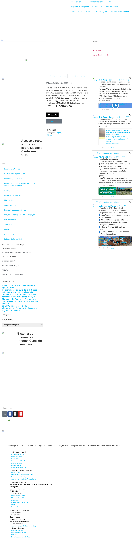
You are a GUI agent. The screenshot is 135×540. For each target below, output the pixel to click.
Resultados (97, 50)
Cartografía (9, 190)
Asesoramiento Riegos (18, 532)
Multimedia (8, 200)
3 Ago (128, 80)
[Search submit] (93, 46)
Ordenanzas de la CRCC (19, 467)
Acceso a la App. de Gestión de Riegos (24, 526)
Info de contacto (113, 7)
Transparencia (76, 11)
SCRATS (14, 535)
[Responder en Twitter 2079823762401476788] (100, 197)
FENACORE (103, 157)
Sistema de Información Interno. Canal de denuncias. (30, 339)
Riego (49, 135)
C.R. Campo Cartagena (108, 80)
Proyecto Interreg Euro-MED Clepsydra (86, 7)
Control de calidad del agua (20, 461)
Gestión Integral (16, 463)
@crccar (121, 80)
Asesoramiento (10, 205)
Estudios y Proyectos (12, 195)
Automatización (16, 465)
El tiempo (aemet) (17, 530)
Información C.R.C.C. (18, 454)
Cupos (58, 133)
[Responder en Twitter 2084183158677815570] (100, 110)
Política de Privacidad (120, 11)
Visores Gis (15, 507)
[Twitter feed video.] (115, 105)
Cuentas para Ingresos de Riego (22, 474)
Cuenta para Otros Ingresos (20, 477)
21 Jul (131, 206)
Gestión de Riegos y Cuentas (15, 174)
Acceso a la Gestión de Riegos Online (23, 479)
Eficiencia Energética (18, 498)
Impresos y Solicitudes (13, 179)
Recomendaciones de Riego (13, 244)
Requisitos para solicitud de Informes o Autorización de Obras (19, 184)
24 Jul (128, 117)
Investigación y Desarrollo (19, 502)
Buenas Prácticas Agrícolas (15, 210)
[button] (52, 115)
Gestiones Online (18, 524)
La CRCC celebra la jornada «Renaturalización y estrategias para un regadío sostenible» (20, 308)
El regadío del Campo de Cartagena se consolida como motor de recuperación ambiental (20, 301)
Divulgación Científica (18, 496)
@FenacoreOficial (114, 157)
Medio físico (15, 459)
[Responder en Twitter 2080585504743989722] (100, 148)
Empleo (89, 11)
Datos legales (101, 11)
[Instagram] (15, 414)
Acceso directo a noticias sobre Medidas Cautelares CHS (32, 148)
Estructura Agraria (17, 456)
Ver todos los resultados (102, 55)
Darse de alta (15, 472)
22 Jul (124, 157)
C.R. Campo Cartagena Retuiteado (109, 153)
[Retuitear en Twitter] (97, 153)
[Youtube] (20, 414)
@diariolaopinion (122, 206)
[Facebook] (10, 414)
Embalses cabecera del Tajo (20, 537)
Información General (12, 169)
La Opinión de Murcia (107, 206)
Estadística (15, 500)
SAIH (13, 504)
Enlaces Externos (18, 528)
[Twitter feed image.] (115, 191)
